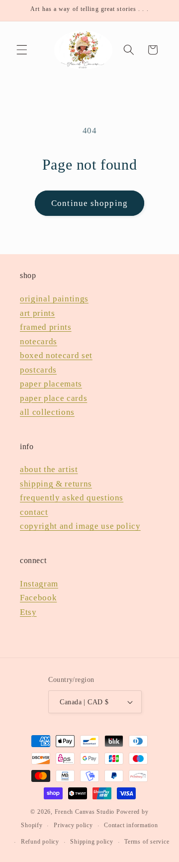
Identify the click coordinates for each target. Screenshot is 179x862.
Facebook (38, 597)
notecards (38, 341)
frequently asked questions (71, 497)
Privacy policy (73, 825)
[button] (22, 50)
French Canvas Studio (84, 811)
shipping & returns (56, 483)
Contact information (131, 825)
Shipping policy (91, 841)
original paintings (54, 298)
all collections (47, 412)
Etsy (28, 612)
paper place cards (53, 398)
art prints (37, 313)
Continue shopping (89, 203)
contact (34, 512)
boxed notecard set (56, 355)
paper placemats (51, 383)
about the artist (49, 469)
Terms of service (146, 841)
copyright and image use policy (80, 526)
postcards (38, 370)
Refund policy (40, 841)
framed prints (46, 327)
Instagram (39, 583)
